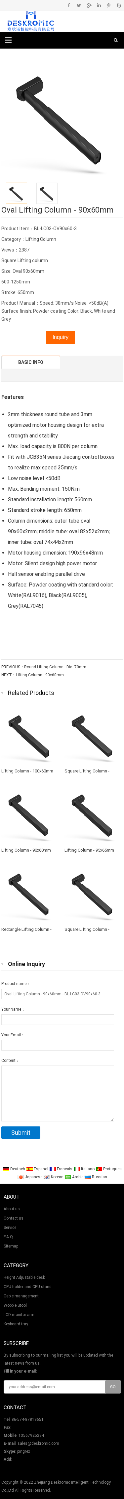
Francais (64, 1169)
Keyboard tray (16, 1324)
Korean (57, 1177)
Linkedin (99, 5)
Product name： (15, 983)
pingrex (23, 1451)
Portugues (112, 1169)
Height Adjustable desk (24, 1277)
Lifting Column (40, 239)
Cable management (21, 1296)
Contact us (13, 1218)
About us (12, 1209)
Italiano (88, 1169)
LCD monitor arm (19, 1314)
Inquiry (60, 337)
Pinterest (108, 5)
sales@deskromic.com (38, 1443)
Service (10, 1227)
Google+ (89, 5)
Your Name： (13, 1009)
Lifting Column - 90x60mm (40, 675)
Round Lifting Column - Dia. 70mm (55, 667)
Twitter (79, 5)
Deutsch (17, 1169)
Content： (10, 1060)
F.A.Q (8, 1237)
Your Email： (13, 1035)
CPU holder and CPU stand (28, 1286)
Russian (99, 1177)
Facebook (69, 5)
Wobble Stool (15, 1305)
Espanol (41, 1169)
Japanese (33, 1177)
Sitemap (11, 1246)
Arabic (77, 1177)
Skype (118, 5)
